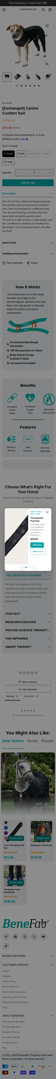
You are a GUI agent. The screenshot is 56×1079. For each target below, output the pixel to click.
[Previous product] (22, 567)
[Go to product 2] (28, 567)
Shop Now (37, 545)
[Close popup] (47, 512)
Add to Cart (38, 551)
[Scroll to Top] (50, 1063)
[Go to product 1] (26, 567)
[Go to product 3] (30, 567)
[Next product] (34, 567)
